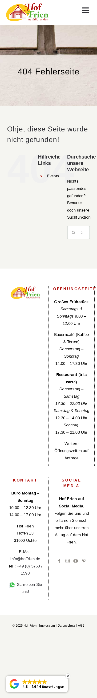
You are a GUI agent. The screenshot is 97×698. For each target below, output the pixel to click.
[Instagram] (67, 561)
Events (53, 176)
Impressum (47, 625)
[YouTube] (75, 561)
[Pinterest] (84, 561)
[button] (37, 684)
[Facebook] (59, 561)
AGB (81, 625)
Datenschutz (66, 625)
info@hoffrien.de (25, 559)
